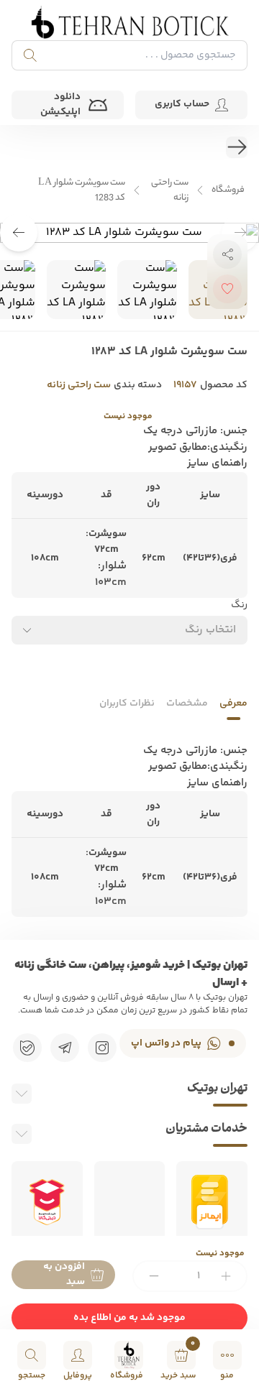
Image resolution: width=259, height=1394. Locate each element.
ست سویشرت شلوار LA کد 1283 (81, 190)
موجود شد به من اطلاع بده (129, 1318)
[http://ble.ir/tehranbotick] (27, 1047)
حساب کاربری (182, 104)
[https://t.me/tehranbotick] (64, 1047)
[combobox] (129, 630)
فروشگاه (228, 190)
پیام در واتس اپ (166, 1043)
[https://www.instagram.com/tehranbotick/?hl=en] (102, 1047)
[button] (18, 232)
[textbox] (210, 629)
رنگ (239, 605)
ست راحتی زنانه (169, 190)
